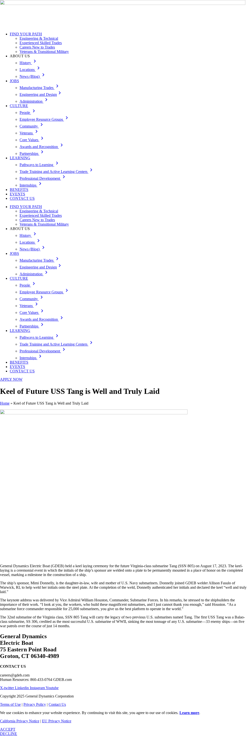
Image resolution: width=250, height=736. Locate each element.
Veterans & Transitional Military (44, 52)
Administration (34, 101)
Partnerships (32, 153)
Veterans (30, 133)
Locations (31, 70)
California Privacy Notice (19, 721)
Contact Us (57, 704)
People (28, 112)
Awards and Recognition (42, 147)
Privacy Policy (34, 704)
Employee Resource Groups (45, 119)
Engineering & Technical (39, 38)
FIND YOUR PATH (26, 34)
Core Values (32, 140)
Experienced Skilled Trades (41, 43)
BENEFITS (19, 190)
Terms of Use (10, 704)
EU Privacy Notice (56, 721)
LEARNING (20, 158)
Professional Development (43, 178)
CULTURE (19, 106)
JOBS (14, 81)
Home (5, 403)
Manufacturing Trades (40, 88)
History (29, 63)
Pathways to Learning (40, 165)
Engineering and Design (41, 94)
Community (32, 126)
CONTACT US (22, 198)
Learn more (189, 713)
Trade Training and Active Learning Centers (57, 171)
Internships (31, 185)
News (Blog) (33, 76)
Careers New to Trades (37, 47)
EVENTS (17, 194)
